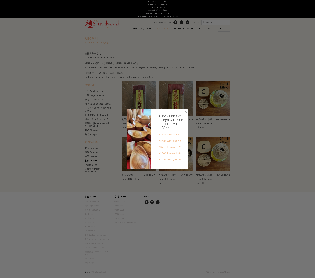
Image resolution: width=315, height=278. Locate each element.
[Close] (186, 112)
